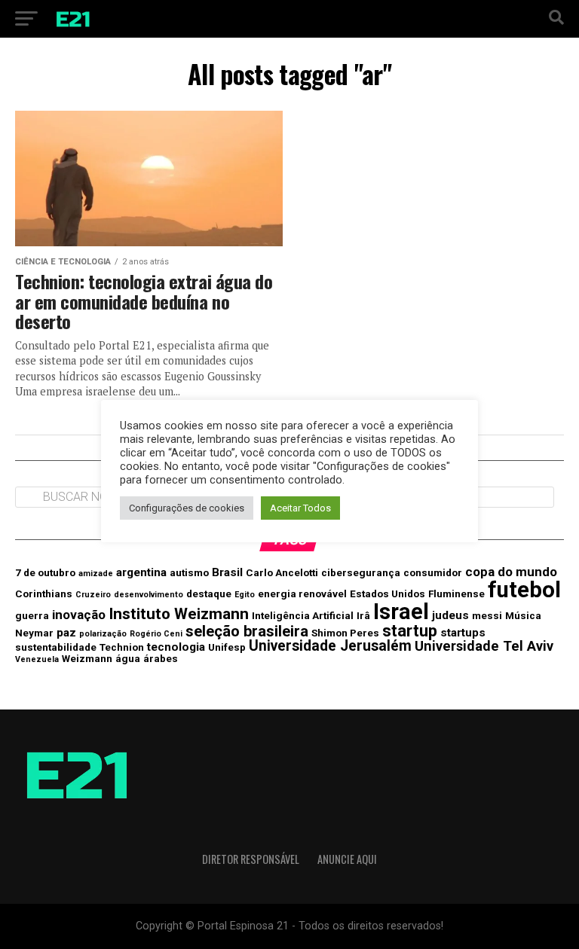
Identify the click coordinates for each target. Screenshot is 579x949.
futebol (524, 590)
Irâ (363, 615)
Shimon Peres (345, 633)
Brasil (227, 572)
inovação (79, 614)
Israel (401, 611)
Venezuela (37, 659)
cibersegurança (360, 572)
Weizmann (87, 658)
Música (523, 615)
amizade (95, 573)
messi (487, 615)
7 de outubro (45, 572)
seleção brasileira (246, 631)
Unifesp (227, 647)
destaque (208, 593)
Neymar (34, 633)
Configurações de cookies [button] (186, 508)
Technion (122, 647)
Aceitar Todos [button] (300, 508)
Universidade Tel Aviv (484, 646)
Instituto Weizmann (179, 614)
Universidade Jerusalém (330, 646)
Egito (244, 595)
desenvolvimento (148, 595)
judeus (450, 615)
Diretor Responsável (250, 859)
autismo (189, 572)
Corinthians (43, 593)
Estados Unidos (387, 593)
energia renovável (302, 593)
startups (463, 632)
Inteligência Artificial (303, 615)
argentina (141, 572)
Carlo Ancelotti (282, 572)
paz (66, 632)
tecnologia (176, 647)
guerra (32, 615)
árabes (160, 658)
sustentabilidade (55, 647)
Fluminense (456, 593)
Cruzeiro (93, 595)
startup (409, 630)
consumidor (432, 572)
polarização (103, 634)
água (127, 658)
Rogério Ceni (156, 634)
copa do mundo (511, 571)
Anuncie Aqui (347, 859)
